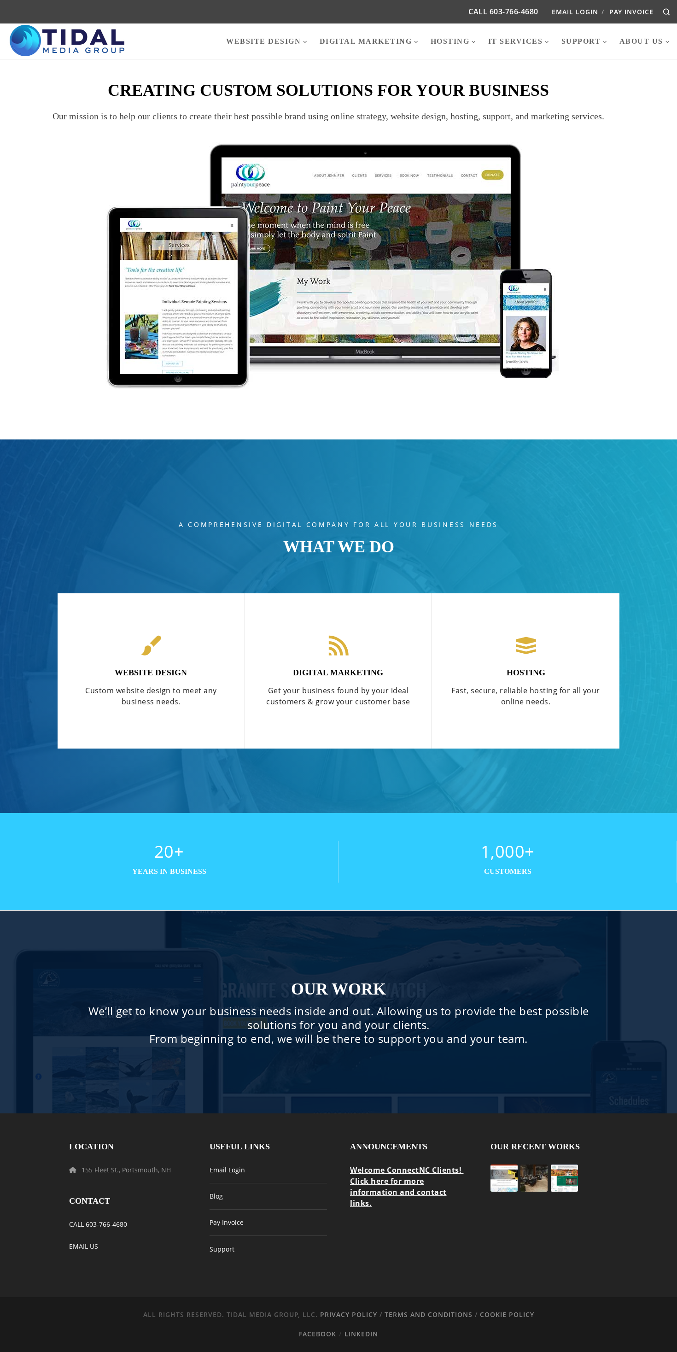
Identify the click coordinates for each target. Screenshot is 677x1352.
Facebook (317, 1333)
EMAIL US (83, 1246)
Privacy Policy (348, 1314)
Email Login (575, 11)
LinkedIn (361, 1333)
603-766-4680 (514, 11)
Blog (216, 1196)
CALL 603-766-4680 (98, 1224)
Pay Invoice (631, 11)
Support (222, 1249)
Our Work (338, 989)
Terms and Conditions (429, 1314)
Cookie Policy (507, 1314)
